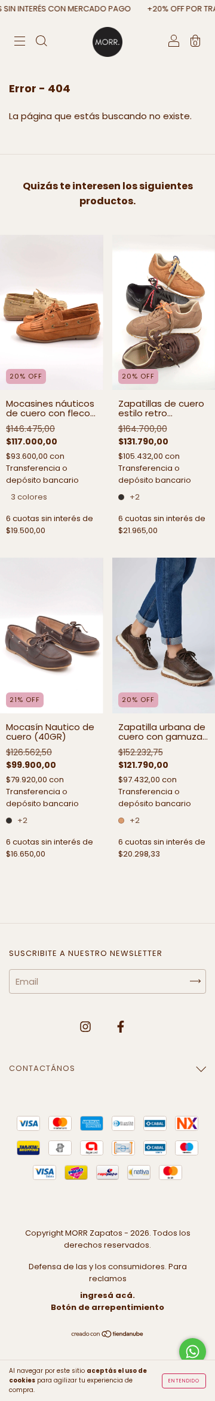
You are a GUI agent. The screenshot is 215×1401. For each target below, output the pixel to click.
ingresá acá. (107, 1295)
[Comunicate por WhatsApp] (192, 1351)
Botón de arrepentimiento (107, 1307)
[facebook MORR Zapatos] (121, 1027)
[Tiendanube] (107, 1335)
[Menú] (20, 42)
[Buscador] (41, 42)
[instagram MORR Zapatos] (86, 1027)
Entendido (183, 1381)
